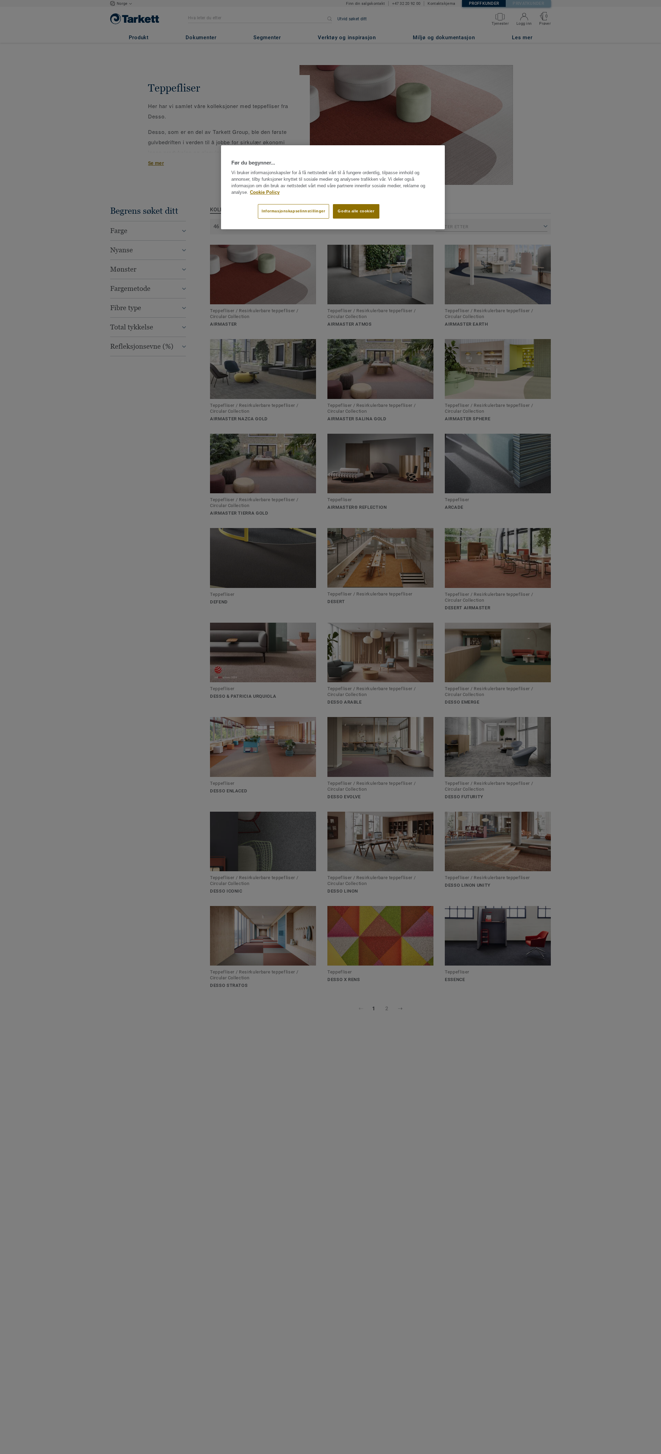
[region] (333, 187)
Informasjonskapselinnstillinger (293, 211)
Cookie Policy (265, 192)
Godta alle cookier (356, 211)
